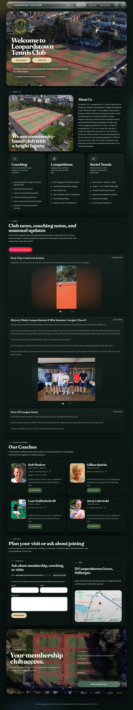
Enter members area (99, 684)
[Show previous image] (35, 287)
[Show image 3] (66, 311)
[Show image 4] (68, 311)
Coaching (92, 5)
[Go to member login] (116, 5)
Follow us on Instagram (22, 250)
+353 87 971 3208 (40, 475)
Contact (36, 490)
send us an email (59, 575)
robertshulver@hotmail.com (38, 471)
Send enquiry (19, 615)
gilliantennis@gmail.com (95, 471)
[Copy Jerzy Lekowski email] (105, 507)
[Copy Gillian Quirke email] (106, 471)
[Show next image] (98, 287)
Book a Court (21, 60)
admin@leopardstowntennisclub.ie (29, 575)
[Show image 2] (63, 311)
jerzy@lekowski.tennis (95, 508)
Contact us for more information (30, 76)
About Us (69, 5)
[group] (66, 289)
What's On (81, 5)
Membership (105, 5)
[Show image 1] (60, 311)
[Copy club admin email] (46, 575)
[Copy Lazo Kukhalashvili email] (44, 507)
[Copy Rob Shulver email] (50, 471)
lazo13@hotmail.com (35, 508)
